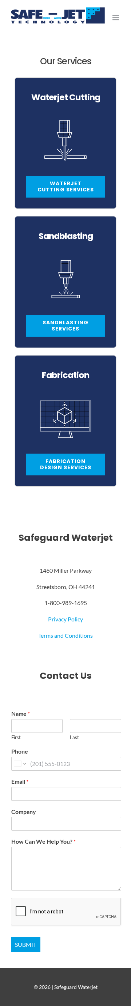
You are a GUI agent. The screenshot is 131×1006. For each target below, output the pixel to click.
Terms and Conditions (65, 635)
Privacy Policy (65, 619)
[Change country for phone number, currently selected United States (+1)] (19, 764)
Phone (19, 751)
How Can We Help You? (43, 841)
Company (23, 811)
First (16, 737)
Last (74, 737)
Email (19, 781)
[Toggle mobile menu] (116, 17)
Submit (25, 944)
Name (20, 713)
